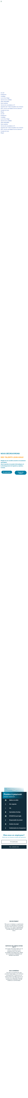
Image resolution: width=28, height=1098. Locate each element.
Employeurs (3, 94)
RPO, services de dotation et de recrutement (11, 108)
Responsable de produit (15, 820)
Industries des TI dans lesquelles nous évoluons (12, 106)
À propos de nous (5, 110)
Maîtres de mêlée (13, 800)
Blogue (2, 112)
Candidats (3, 96)
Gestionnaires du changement (17, 828)
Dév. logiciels (12, 804)
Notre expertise (4, 103)
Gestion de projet (14, 824)
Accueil (2, 92)
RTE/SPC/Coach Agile (15, 816)
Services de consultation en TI (8, 105)
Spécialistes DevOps (15, 812)
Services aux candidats (6, 99)
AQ (10, 808)
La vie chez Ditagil (5, 98)
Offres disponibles (5, 101)
